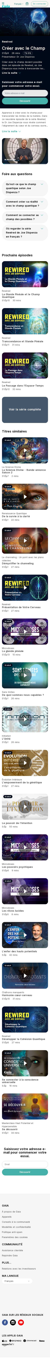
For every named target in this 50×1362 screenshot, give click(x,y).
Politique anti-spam (12, 1232)
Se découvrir (10, 1129)
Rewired (7, 41)
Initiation (6, 736)
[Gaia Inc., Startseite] (6, 6)
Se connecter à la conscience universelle (20, 1081)
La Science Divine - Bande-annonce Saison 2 (24, 471)
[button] (25, 188)
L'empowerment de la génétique (22, 782)
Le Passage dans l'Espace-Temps (23, 385)
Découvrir (25, 101)
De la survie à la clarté (16, 516)
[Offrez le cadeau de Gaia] (27, 3)
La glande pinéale (13, 651)
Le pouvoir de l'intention (17, 823)
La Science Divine (11, 467)
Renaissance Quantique (14, 513)
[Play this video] (25, 450)
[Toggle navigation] (3, 3)
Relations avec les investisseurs (19, 1268)
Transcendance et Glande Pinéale (22, 341)
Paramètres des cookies (15, 1237)
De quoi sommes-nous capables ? (23, 695)
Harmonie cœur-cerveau (17, 995)
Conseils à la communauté (16, 1222)
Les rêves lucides (13, 910)
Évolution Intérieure (12, 779)
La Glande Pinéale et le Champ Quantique (21, 295)
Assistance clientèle (12, 1250)
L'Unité (6, 738)
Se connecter (39, 4)
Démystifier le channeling (18, 563)
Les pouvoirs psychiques (17, 867)
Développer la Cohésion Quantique (23, 1039)
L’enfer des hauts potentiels (19, 951)
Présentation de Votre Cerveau (21, 607)
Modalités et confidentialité (16, 1227)
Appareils (7, 1216)
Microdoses (8, 648)
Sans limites (8, 692)
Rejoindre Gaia (9, 1255)
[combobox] (17, 1281)
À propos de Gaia (11, 1211)
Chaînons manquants (13, 992)
